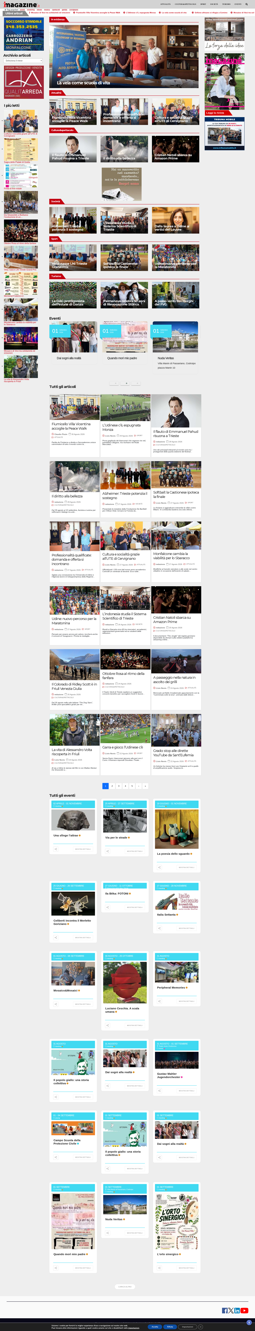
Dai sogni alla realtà (118, 1072)
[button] (247, 4)
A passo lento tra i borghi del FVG (174, 302)
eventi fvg (31, 10)
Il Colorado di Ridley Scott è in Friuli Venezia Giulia (74, 686)
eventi (22, 10)
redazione (160, 442)
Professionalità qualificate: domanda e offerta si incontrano (124, 117)
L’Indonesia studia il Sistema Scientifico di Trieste (119, 226)
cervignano (73, 10)
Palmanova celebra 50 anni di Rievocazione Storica (124, 302)
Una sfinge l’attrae (66, 835)
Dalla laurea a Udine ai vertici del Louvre (172, 227)
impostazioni (133, 1328)
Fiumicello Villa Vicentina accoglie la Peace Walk (71, 119)
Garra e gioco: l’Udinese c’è (122, 747)
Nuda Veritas (113, 1219)
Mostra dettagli (83, 849)
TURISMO (226, 4)
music (161, 1048)
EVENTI (238, 4)
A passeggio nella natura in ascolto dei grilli (174, 679)
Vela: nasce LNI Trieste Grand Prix (69, 265)
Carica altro (124, 1287)
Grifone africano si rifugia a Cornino (92, 82)
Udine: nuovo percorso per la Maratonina (175, 265)
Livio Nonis (110, 436)
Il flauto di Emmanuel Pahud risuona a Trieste (70, 156)
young (57, 1118)
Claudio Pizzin (60, 434)
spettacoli (56, 10)
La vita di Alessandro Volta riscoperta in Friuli (72, 752)
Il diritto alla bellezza (119, 158)
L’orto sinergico (66, 358)
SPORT (203, 4)
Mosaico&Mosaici (65, 990)
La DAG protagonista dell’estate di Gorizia (68, 302)
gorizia (64, 10)
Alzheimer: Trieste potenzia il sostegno (67, 227)
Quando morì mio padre (69, 1254)
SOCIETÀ (214, 4)
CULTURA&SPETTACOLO (185, 4)
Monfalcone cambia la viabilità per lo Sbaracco (171, 556)
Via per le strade (116, 837)
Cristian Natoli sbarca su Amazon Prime (173, 156)
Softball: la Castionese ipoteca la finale (120, 265)
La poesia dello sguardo (173, 853)
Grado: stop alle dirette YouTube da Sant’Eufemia (173, 753)
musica (47, 10)
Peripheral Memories (171, 987)
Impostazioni (187, 1327)
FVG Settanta (115, 358)
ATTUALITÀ (165, 4)
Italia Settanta (166, 914)
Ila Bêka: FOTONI (116, 893)
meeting (58, 806)
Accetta (155, 1327)
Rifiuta (170, 1327)
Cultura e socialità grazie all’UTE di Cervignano (173, 119)
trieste (39, 10)
